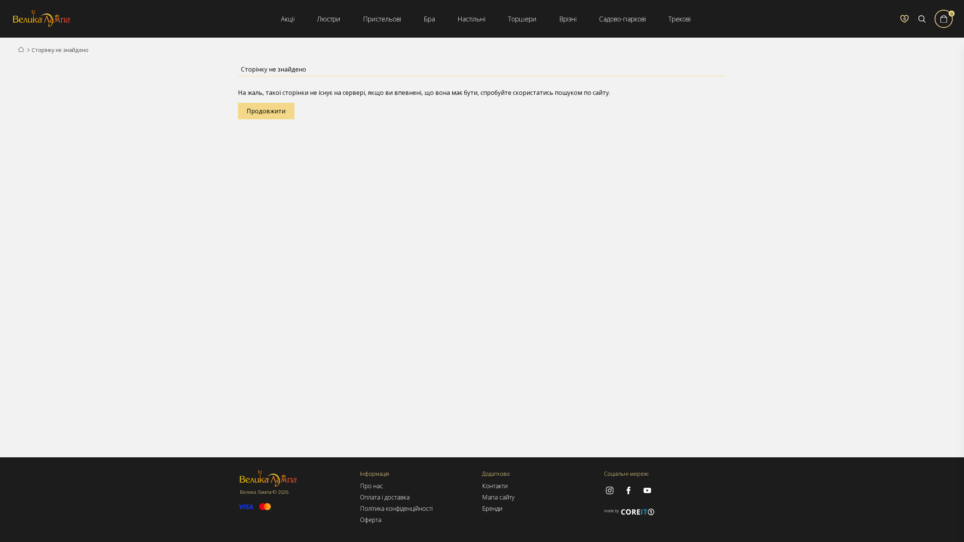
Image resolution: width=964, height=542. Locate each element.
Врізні (568, 18)
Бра (429, 18)
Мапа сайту (498, 497)
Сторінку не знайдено (60, 49)
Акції (287, 18)
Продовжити (266, 111)
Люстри (328, 18)
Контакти (495, 486)
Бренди (492, 508)
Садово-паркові (622, 18)
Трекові (679, 18)
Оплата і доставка (385, 497)
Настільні (471, 18)
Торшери (522, 18)
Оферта (370, 520)
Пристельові (382, 18)
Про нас (371, 486)
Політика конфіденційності (396, 508)
